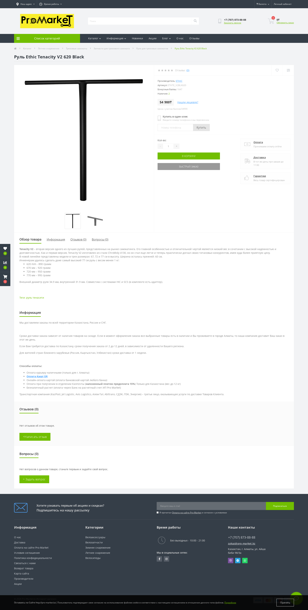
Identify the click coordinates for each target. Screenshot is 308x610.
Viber (230, 560)
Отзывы (194, 38)
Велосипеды (93, 558)
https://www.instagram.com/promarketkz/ (166, 559)
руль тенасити (35, 297)
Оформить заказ (285, 22)
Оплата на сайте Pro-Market (186, 512)
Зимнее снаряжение (98, 547)
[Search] (195, 21)
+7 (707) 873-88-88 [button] (241, 537)
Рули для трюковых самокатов (152, 48)
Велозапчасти (94, 542)
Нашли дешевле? (187, 102)
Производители (23, 578)
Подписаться (280, 506)
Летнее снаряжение (48, 48)
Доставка (259, 157)
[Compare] (288, 70)
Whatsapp (245, 560)
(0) (187, 70)
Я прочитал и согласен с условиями (193, 512)
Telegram (237, 560)
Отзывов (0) (78, 239)
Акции (153, 38)
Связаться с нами (25, 563)
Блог (165, 38)
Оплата (258, 142)
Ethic (179, 80)
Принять (285, 602)
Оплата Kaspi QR (37, 376)
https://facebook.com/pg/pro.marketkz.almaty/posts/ (159, 559)
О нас (180, 38)
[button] (5, 279)
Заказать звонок (232, 22)
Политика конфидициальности (33, 558)
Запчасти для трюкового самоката (112, 48)
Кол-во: (162, 140)
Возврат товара (23, 568)
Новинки (137, 38)
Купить (201, 127)
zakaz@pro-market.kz (241, 543)
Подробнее (230, 602)
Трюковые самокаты (76, 48)
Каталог (93, 38)
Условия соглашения (27, 552)
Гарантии (259, 176)
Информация (115, 38)
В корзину (189, 156)
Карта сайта (21, 573)
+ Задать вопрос (34, 479)
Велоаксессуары (95, 537)
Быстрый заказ (188, 166)
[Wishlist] (277, 70)
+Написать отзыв (35, 437)
